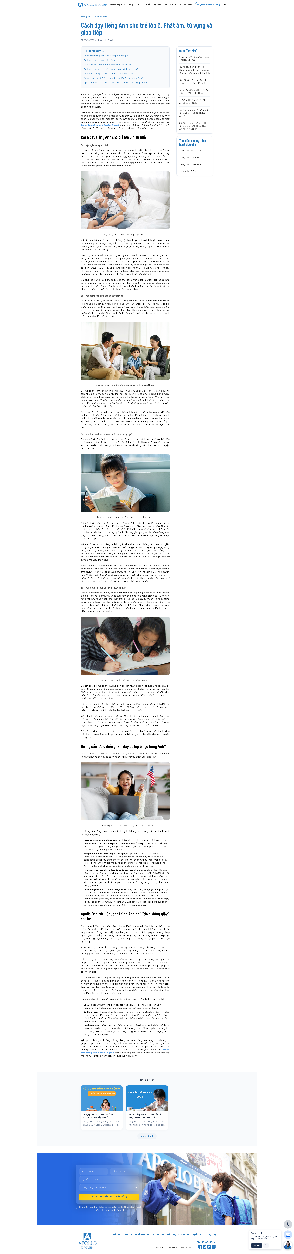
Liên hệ (116, 1234)
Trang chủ (86, 16)
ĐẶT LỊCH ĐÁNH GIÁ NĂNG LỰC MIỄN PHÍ (107, 1197)
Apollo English (108, 40)
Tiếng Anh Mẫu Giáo (190, 150)
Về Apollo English (116, 5)
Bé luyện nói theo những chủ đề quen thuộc (107, 64)
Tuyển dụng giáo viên (175, 1234)
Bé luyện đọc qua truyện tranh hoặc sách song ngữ (111, 69)
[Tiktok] (214, 1246)
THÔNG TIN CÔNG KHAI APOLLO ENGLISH (192, 101)
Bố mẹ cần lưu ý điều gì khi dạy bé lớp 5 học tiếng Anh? (113, 78)
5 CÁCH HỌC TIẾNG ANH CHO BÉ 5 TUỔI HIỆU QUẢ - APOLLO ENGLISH (193, 126)
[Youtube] (205, 1246)
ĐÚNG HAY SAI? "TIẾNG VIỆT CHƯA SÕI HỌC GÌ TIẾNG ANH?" (194, 113)
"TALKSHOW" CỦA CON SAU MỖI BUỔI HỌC (194, 58)
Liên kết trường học (143, 1234)
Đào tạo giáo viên (195, 1234)
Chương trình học (133, 5)
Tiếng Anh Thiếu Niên (190, 164)
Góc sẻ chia (101, 16)
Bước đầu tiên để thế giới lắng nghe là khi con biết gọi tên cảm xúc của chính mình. (194, 70)
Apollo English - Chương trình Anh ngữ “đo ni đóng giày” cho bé (117, 82)
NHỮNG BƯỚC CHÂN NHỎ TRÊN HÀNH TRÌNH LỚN (193, 91)
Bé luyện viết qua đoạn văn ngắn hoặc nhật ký (108, 73)
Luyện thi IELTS (187, 171)
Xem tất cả (147, 1136)
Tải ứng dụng (210, 1234)
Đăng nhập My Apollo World (207, 5)
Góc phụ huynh (185, 5)
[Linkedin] (209, 1246)
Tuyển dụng (127, 1234)
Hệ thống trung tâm (152, 5)
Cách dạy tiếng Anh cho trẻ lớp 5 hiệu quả (106, 56)
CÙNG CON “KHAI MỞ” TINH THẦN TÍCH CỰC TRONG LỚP (194, 81)
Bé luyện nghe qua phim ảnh (99, 60)
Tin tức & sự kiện (170, 5)
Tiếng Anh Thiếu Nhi (190, 157)
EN (225, 5)
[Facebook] (200, 1246)
